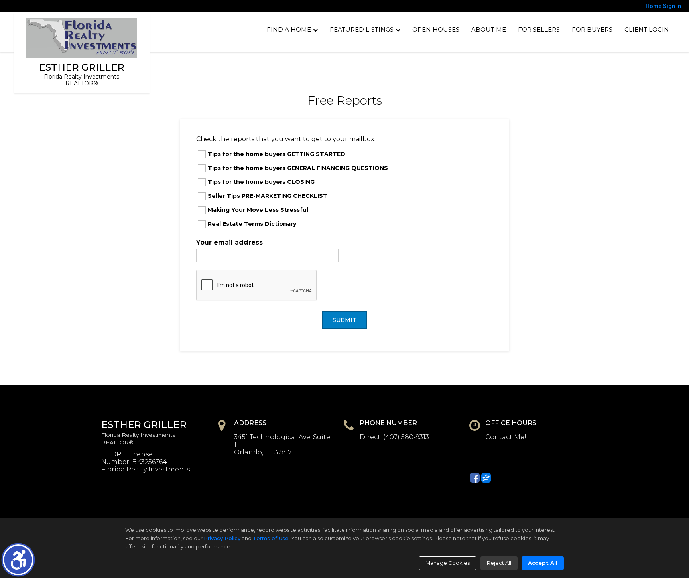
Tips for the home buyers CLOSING (261, 181)
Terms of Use (271, 538)
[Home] (81, 38)
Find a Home (289, 29)
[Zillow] (486, 478)
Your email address (229, 242)
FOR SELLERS (539, 29)
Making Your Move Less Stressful (258, 209)
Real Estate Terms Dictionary (252, 223)
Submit (344, 320)
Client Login (646, 29)
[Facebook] (475, 478)
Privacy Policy (222, 538)
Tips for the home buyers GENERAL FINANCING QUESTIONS (298, 168)
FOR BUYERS (592, 29)
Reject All (499, 563)
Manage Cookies (447, 563)
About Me (488, 29)
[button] (18, 559)
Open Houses (435, 29)
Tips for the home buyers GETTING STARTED (276, 154)
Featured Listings (362, 29)
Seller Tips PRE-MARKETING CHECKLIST (267, 195)
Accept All (542, 563)
